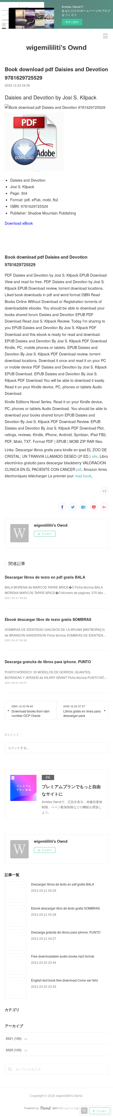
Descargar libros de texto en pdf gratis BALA (45, 577)
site (94, 456)
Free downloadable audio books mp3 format (62, 956)
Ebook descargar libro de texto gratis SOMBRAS (48, 619)
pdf (78, 469)
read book (83, 475)
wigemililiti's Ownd (56, 47)
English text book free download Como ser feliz (64, 980)
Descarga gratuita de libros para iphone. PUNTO (48, 661)
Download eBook (19, 223)
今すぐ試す (72, 22)
